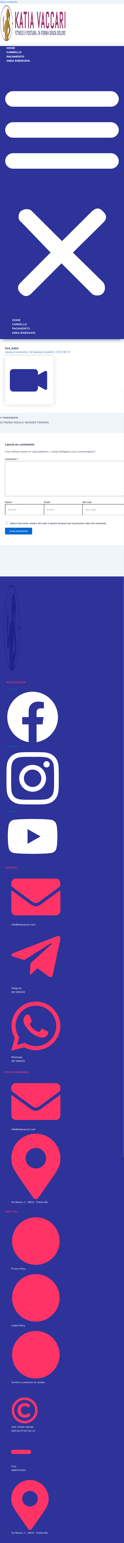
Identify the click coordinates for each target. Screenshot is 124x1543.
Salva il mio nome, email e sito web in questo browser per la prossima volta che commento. (58, 523)
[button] (62, 190)
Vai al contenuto (9, 1)
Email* (47, 502)
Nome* (8, 502)
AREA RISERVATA (18, 60)
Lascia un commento (16, 352)
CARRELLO (13, 52)
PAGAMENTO (15, 56)
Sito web (87, 502)
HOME (10, 48)
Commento (11, 459)
